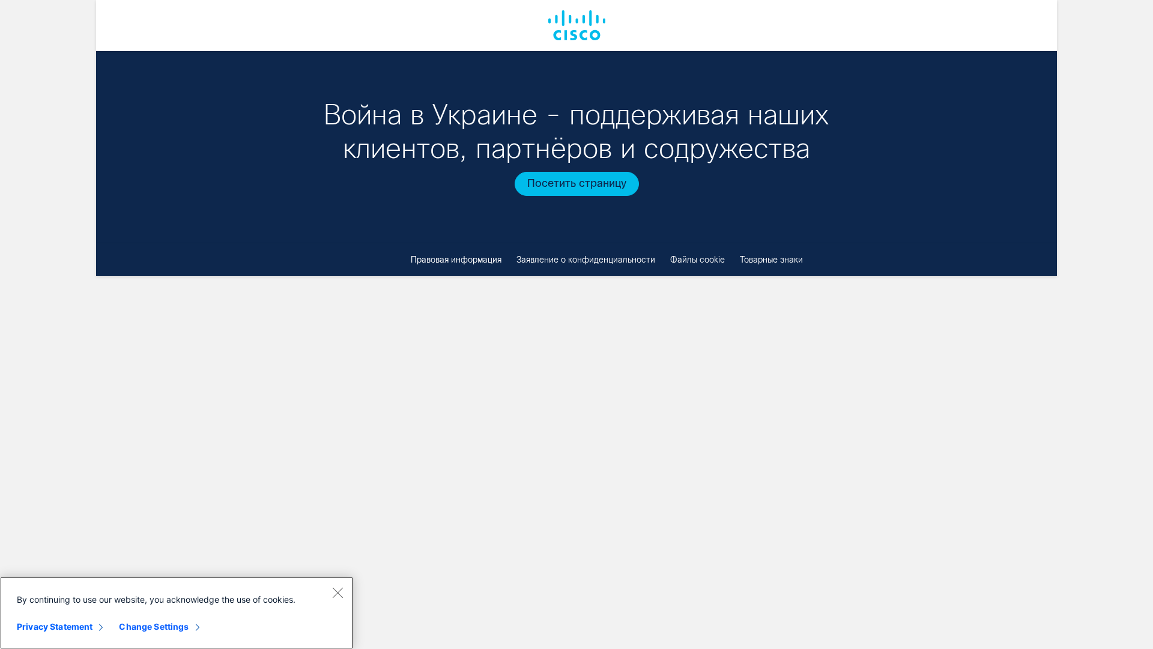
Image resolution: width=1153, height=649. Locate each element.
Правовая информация (456, 259)
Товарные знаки (771, 259)
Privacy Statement (54, 626)
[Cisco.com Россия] (576, 25)
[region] (176, 613)
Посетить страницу (576, 183)
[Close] (337, 593)
